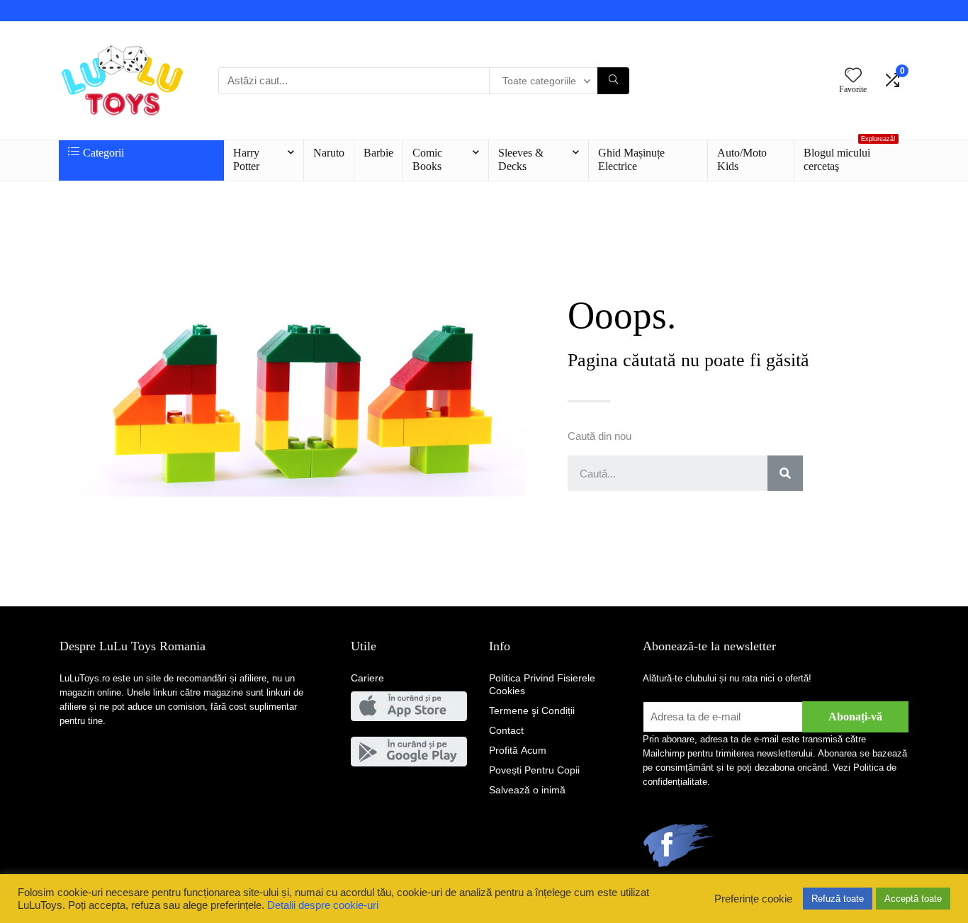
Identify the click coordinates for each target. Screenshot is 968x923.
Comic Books (427, 159)
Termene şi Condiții (532, 710)
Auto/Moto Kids (742, 159)
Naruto (328, 153)
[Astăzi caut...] (613, 80)
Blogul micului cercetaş (850, 156)
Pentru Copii (534, 770)
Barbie (378, 153)
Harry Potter (246, 159)
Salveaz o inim (527, 789)
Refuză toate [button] (837, 898)
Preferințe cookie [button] (753, 899)
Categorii (103, 153)
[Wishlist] (853, 76)
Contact (506, 730)
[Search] (785, 473)
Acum (517, 750)
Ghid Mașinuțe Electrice (631, 159)
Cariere (367, 678)
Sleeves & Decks (521, 159)
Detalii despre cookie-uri (322, 905)
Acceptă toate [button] (913, 898)
